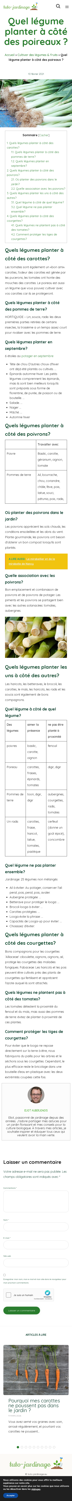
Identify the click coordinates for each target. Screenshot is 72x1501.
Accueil (10, 55)
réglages (35, 1489)
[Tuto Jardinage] (20, 6)
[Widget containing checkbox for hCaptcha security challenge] (28, 1295)
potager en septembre (37, 356)
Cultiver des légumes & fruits (38, 55)
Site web (7, 1256)
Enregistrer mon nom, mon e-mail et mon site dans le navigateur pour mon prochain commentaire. (34, 1281)
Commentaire (10, 1188)
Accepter (11, 1495)
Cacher (43, 135)
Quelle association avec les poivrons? (38, 188)
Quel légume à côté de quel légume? (37, 202)
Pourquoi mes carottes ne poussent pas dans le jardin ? (34, 1405)
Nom (6, 1220)
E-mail (7, 1238)
